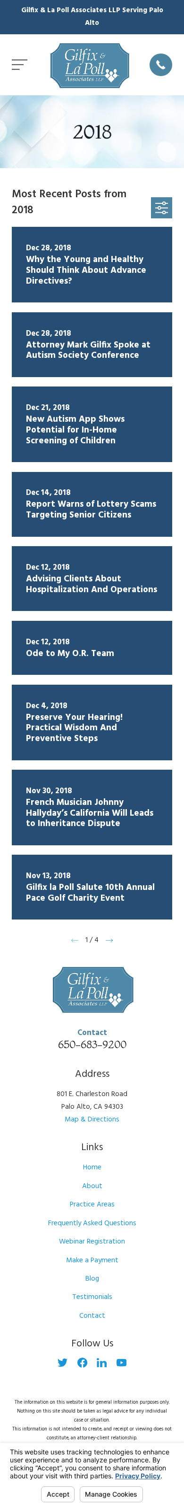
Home (92, 1167)
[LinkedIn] (102, 1363)
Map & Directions (92, 1119)
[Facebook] (82, 1363)
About (92, 1186)
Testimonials (92, 1297)
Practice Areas (92, 1204)
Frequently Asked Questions (92, 1223)
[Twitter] (62, 1363)
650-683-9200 (92, 1044)
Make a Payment (92, 1260)
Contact (92, 1316)
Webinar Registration (92, 1241)
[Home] (88, 64)
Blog (92, 1278)
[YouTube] (121, 1363)
